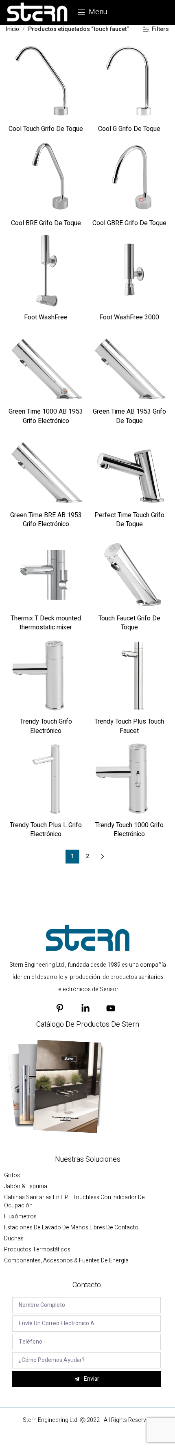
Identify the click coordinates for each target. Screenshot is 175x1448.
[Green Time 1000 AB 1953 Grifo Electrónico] (45, 364)
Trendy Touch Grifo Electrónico (46, 726)
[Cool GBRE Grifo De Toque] (129, 176)
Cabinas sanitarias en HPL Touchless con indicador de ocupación (74, 1201)
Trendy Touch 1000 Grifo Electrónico (129, 829)
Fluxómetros (20, 1217)
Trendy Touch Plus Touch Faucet (129, 726)
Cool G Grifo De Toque (129, 129)
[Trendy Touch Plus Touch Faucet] (129, 675)
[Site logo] (37, 12)
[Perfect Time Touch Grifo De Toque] (129, 468)
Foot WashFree (46, 317)
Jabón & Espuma (25, 1186)
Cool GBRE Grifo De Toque (129, 223)
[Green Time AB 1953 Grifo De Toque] (129, 364)
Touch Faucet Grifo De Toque (129, 622)
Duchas (14, 1239)
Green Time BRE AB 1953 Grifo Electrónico (46, 519)
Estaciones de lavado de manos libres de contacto (71, 1228)
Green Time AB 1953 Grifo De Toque (129, 416)
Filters (160, 29)
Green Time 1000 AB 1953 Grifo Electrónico (46, 416)
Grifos (12, 1175)
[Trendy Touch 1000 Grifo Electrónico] (129, 778)
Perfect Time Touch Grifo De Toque (129, 519)
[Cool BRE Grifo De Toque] (45, 176)
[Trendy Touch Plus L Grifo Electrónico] (45, 778)
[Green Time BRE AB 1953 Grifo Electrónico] (45, 468)
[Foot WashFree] (45, 270)
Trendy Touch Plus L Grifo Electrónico (46, 829)
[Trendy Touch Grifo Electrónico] (45, 675)
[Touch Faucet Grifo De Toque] (129, 571)
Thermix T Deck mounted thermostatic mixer (46, 622)
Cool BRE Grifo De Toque (46, 223)
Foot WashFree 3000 (129, 317)
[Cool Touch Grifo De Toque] (45, 82)
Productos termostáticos (37, 1250)
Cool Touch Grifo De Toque (46, 129)
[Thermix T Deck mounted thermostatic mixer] (45, 571)
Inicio (12, 29)
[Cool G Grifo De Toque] (129, 82)
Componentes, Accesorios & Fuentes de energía (66, 1261)
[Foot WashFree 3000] (129, 270)
